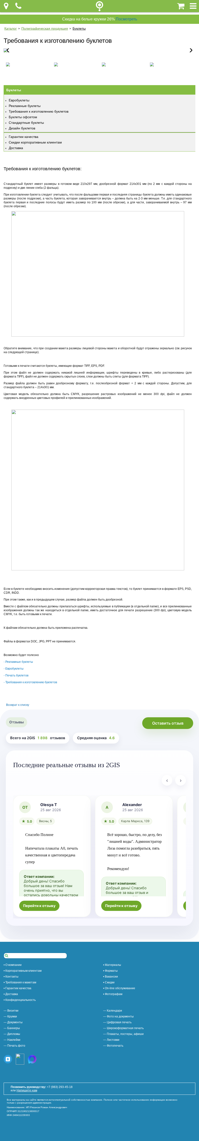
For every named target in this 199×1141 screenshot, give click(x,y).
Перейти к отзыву (39, 906)
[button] (189, 50)
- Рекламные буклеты (18, 662)
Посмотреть (126, 19)
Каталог (10, 28)
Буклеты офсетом (23, 117)
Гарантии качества (23, 137)
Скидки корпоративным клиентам (35, 142)
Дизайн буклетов (22, 128)
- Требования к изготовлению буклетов (30, 682)
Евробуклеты (19, 100)
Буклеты (79, 28)
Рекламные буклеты (25, 106)
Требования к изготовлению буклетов (38, 111)
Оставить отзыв (167, 723)
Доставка (16, 148)
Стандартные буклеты (26, 123)
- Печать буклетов (16, 675)
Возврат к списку (17, 705)
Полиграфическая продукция (44, 28)
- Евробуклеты (14, 668)
